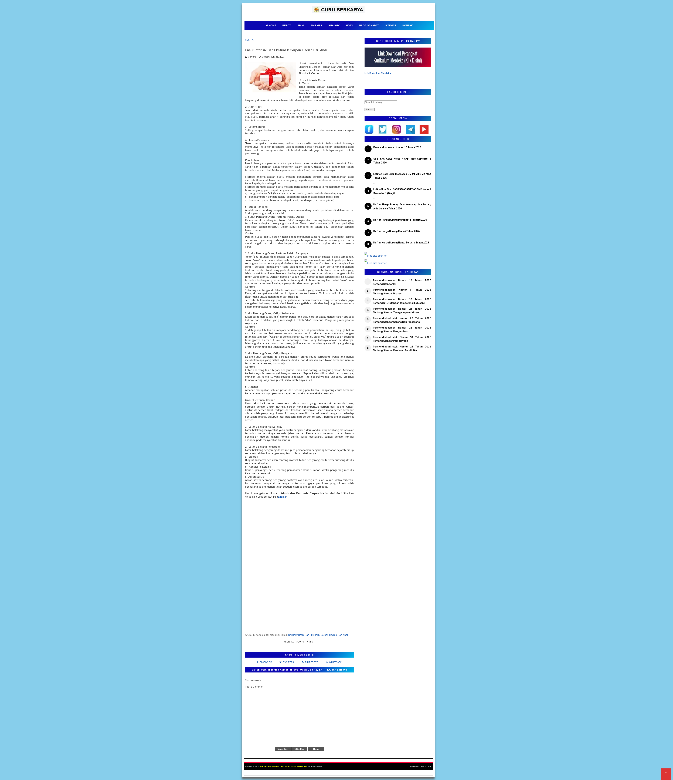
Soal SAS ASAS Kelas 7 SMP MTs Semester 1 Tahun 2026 (402, 160)
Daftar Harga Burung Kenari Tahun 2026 (396, 231)
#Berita (289, 642)
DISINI (282, 496)
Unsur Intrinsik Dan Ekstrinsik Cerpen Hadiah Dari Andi (318, 635)
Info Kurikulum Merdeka (378, 73)
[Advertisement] (299, 569)
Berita (249, 40)
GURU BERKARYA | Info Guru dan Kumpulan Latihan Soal (283, 766)
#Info (310, 642)
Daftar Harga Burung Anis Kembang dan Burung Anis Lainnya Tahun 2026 (402, 206)
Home (316, 749)
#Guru (300, 642)
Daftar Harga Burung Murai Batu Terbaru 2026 (400, 219)
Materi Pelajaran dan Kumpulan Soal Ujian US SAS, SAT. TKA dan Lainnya (299, 669)
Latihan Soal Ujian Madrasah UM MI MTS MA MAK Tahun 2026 (402, 176)
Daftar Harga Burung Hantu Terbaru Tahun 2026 (401, 242)
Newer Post (282, 749)
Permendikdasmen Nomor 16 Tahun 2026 (397, 147)
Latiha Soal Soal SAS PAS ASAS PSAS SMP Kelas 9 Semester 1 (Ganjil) (402, 191)
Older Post (299, 749)
